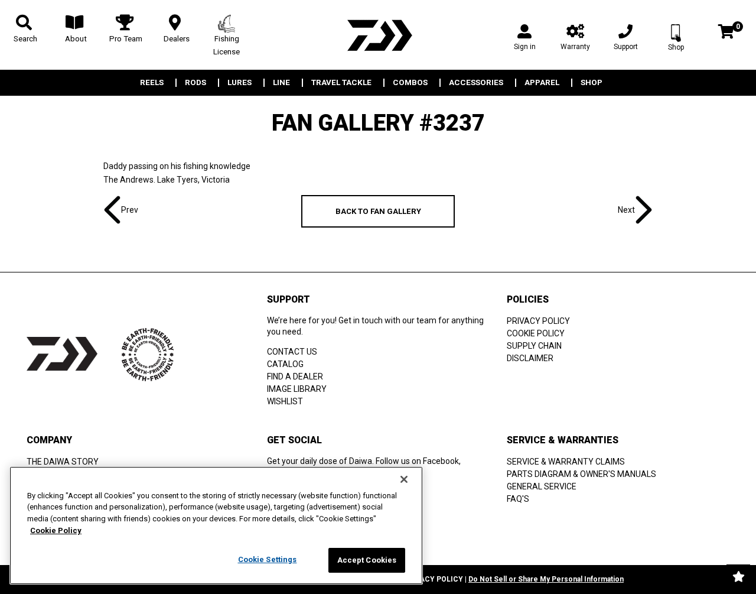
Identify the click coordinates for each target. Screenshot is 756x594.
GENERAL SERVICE (541, 486)
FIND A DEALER (295, 376)
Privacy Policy (433, 579)
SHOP (591, 83)
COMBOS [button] (410, 83)
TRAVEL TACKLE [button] (341, 83)
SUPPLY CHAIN (534, 345)
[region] (216, 525)
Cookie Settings (267, 559)
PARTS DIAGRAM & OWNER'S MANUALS (581, 474)
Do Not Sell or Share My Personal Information (546, 579)
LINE (281, 83)
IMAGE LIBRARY (297, 389)
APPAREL (541, 83)
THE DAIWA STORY (63, 461)
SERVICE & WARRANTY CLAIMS (566, 461)
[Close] (404, 479)
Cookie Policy (56, 530)
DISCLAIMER (530, 358)
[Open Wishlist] (738, 576)
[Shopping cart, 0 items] (726, 32)
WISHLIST (285, 401)
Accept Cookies (367, 560)
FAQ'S (518, 499)
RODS (195, 83)
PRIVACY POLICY (538, 321)
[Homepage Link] (378, 35)
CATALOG (285, 364)
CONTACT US (292, 351)
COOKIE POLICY (536, 333)
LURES (239, 83)
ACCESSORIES (476, 83)
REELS (152, 83)
